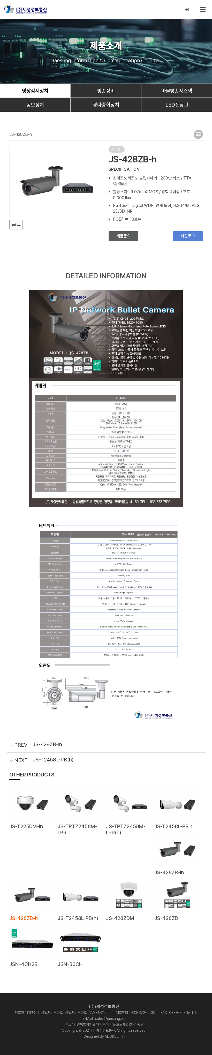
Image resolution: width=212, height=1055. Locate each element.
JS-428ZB (166, 918)
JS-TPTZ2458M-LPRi (77, 829)
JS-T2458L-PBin (173, 826)
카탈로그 (188, 236)
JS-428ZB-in (47, 744)
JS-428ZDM (120, 918)
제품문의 (123, 236)
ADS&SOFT (114, 1036)
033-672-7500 (143, 1013)
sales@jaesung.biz (110, 1018)
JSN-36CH (70, 964)
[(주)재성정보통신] (25, 9)
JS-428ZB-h (23, 918)
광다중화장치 (106, 105)
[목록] (198, 134)
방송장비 (106, 91)
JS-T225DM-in (26, 826)
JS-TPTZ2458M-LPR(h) (126, 829)
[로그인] (187, 10)
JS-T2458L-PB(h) (53, 760)
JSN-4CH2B (23, 964)
